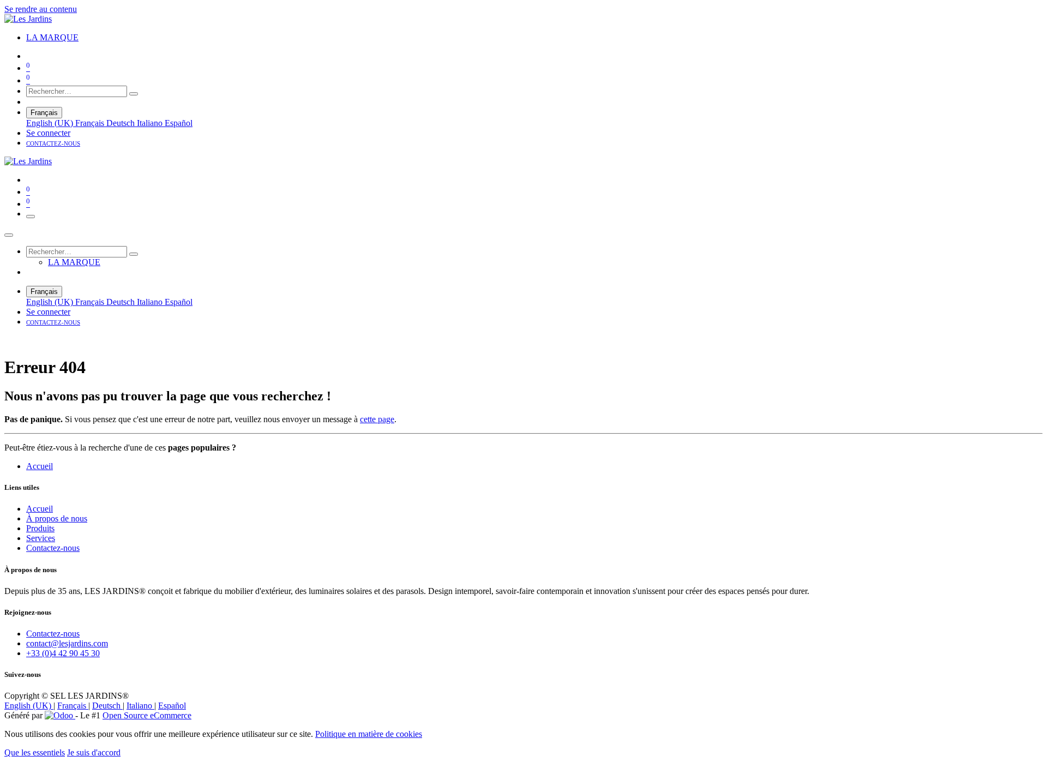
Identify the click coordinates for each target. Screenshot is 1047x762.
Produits (40, 528)
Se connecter (48, 132)
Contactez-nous (53, 548)
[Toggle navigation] (30, 216)
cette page (377, 419)
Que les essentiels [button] (34, 752)
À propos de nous (56, 518)
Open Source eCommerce (147, 715)
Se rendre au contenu (40, 9)
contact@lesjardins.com (67, 643)
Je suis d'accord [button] (94, 752)
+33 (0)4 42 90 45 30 (63, 653)
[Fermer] (8, 235)
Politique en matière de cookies (368, 734)
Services (40, 538)
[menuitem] (52, 37)
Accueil (39, 466)
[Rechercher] (133, 93)
